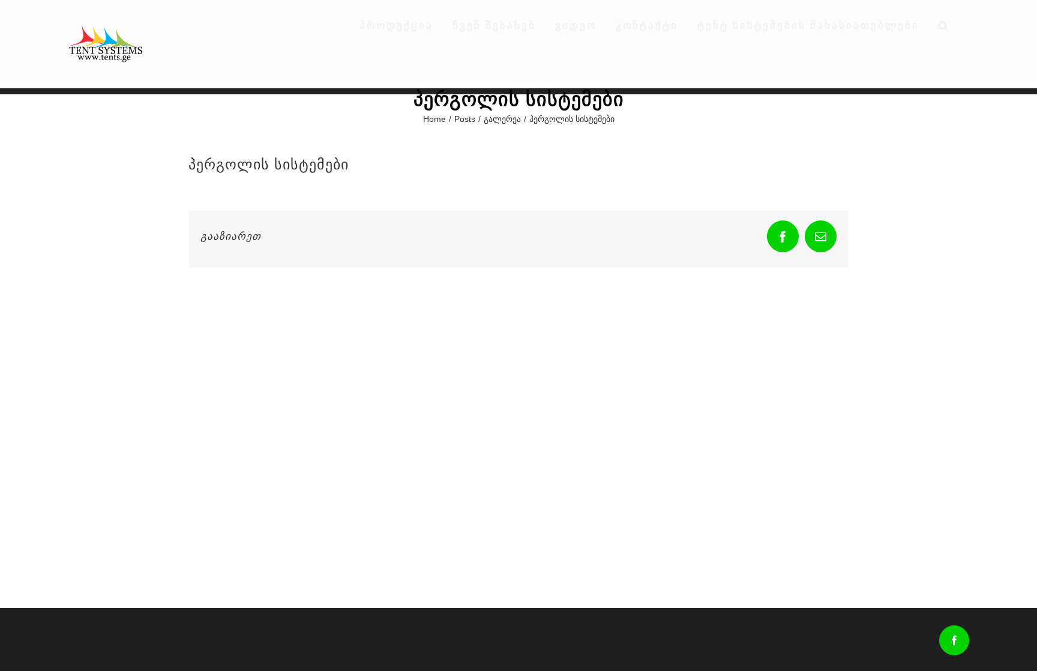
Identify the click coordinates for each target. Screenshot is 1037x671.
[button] (944, 25)
